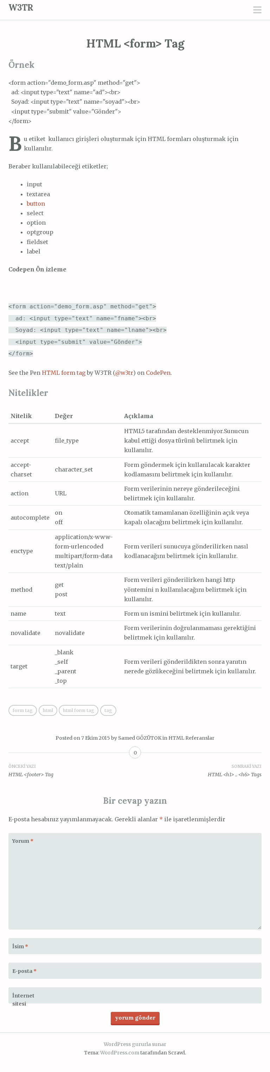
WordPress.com (119, 1052)
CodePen (158, 372)
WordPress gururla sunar (135, 1044)
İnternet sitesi (23, 1000)
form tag (23, 710)
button (36, 203)
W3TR (20, 7)
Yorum (22, 841)
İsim (20, 946)
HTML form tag (63, 372)
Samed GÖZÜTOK (139, 738)
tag (108, 710)
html (48, 710)
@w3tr (124, 372)
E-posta (24, 971)
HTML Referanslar (191, 738)
